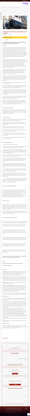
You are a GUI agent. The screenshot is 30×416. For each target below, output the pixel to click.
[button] (27, 4)
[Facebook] (23, 0)
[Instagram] (27, 0)
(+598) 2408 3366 (4, 0)
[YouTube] (26, 0)
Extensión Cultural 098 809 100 (16, 0)
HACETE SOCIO (15, 373)
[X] (24, 0)
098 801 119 (9, 0)
